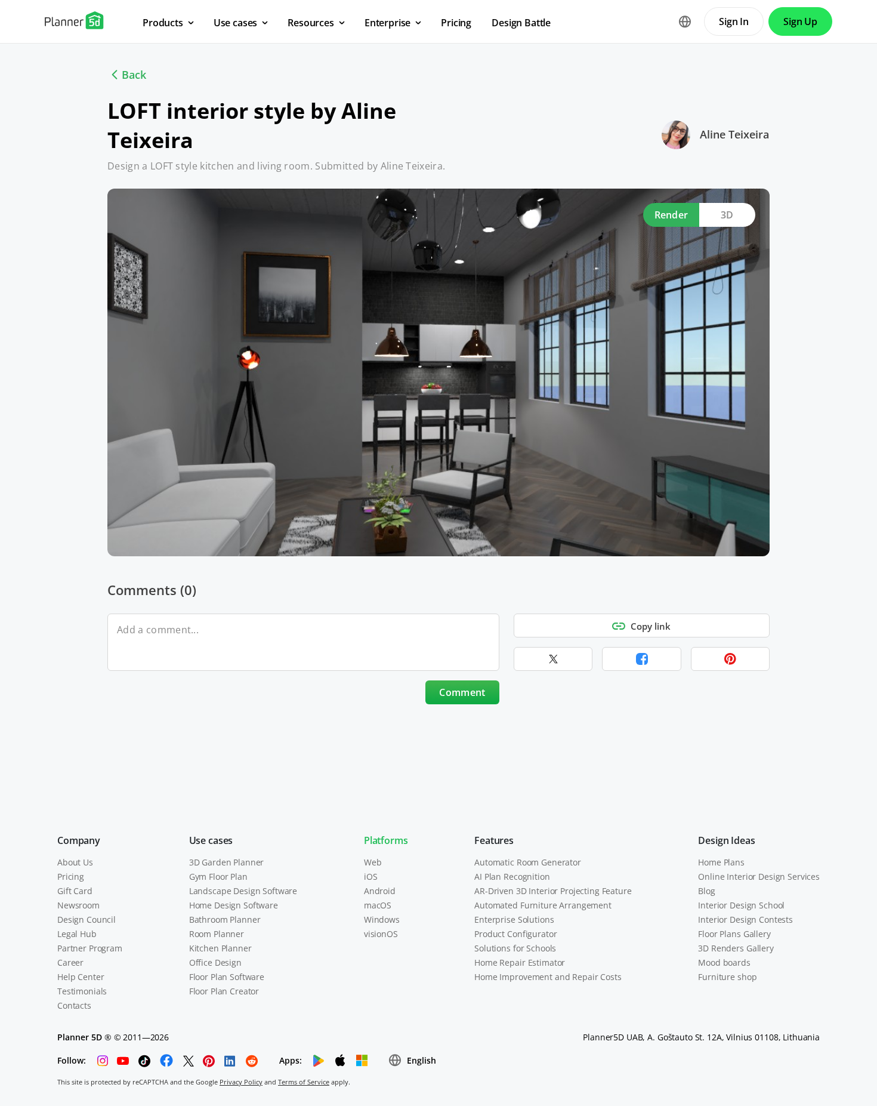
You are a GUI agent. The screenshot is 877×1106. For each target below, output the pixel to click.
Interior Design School (741, 905)
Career (70, 962)
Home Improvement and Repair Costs (547, 976)
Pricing (70, 876)
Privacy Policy (241, 1081)
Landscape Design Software (243, 890)
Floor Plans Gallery (734, 933)
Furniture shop (727, 976)
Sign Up (800, 21)
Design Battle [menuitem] (521, 22)
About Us (75, 862)
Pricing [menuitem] (456, 22)
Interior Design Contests (745, 919)
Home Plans (721, 862)
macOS (377, 905)
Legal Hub (77, 933)
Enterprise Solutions (514, 919)
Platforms (386, 840)
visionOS (381, 933)
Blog (706, 890)
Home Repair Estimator (519, 962)
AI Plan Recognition (511, 876)
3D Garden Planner (226, 862)
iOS (371, 876)
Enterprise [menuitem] (387, 22)
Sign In (734, 21)
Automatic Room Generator (527, 862)
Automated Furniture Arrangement (543, 905)
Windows (382, 919)
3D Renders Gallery (735, 948)
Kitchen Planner (220, 948)
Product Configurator (515, 933)
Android (380, 890)
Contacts (74, 1005)
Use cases (211, 840)
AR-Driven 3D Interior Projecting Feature (552, 890)
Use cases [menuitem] (236, 22)
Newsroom (78, 905)
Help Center (80, 976)
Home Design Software (233, 905)
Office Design (215, 962)
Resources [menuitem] (311, 22)
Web (373, 862)
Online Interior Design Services (759, 876)
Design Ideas (726, 840)
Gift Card (74, 890)
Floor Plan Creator (224, 991)
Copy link (651, 626)
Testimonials (82, 991)
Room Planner (216, 933)
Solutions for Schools (515, 948)
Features (494, 840)
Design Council (86, 919)
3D (727, 214)
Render (671, 214)
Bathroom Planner (225, 919)
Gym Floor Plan (218, 876)
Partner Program (89, 948)
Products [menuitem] (163, 22)
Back (134, 74)
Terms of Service (303, 1081)
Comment (462, 692)
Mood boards (724, 962)
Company (78, 840)
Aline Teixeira (734, 134)
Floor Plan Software (226, 976)
